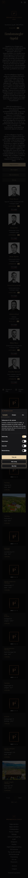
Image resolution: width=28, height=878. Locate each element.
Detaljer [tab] (14, 415)
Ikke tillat (14, 466)
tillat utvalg (14, 461)
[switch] (24, 441)
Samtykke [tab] (5, 415)
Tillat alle (14, 457)
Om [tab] (23, 415)
